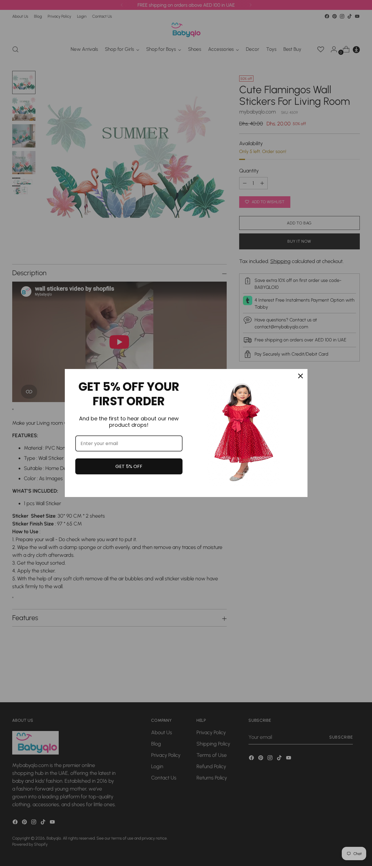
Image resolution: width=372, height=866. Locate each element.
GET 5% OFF (128, 466)
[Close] (300, 376)
